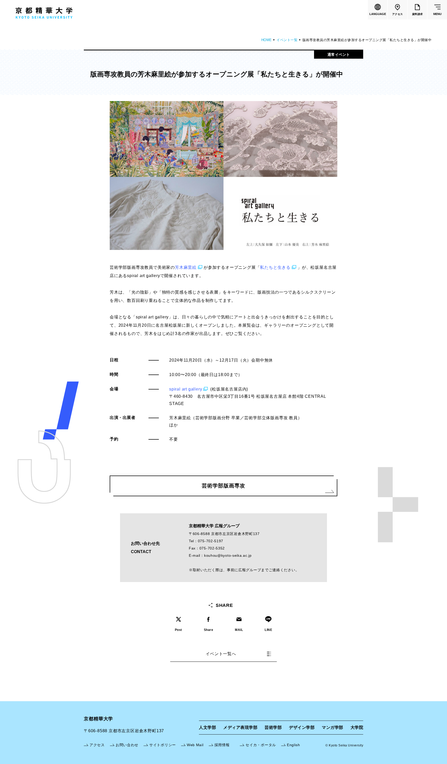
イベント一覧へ (221, 654)
